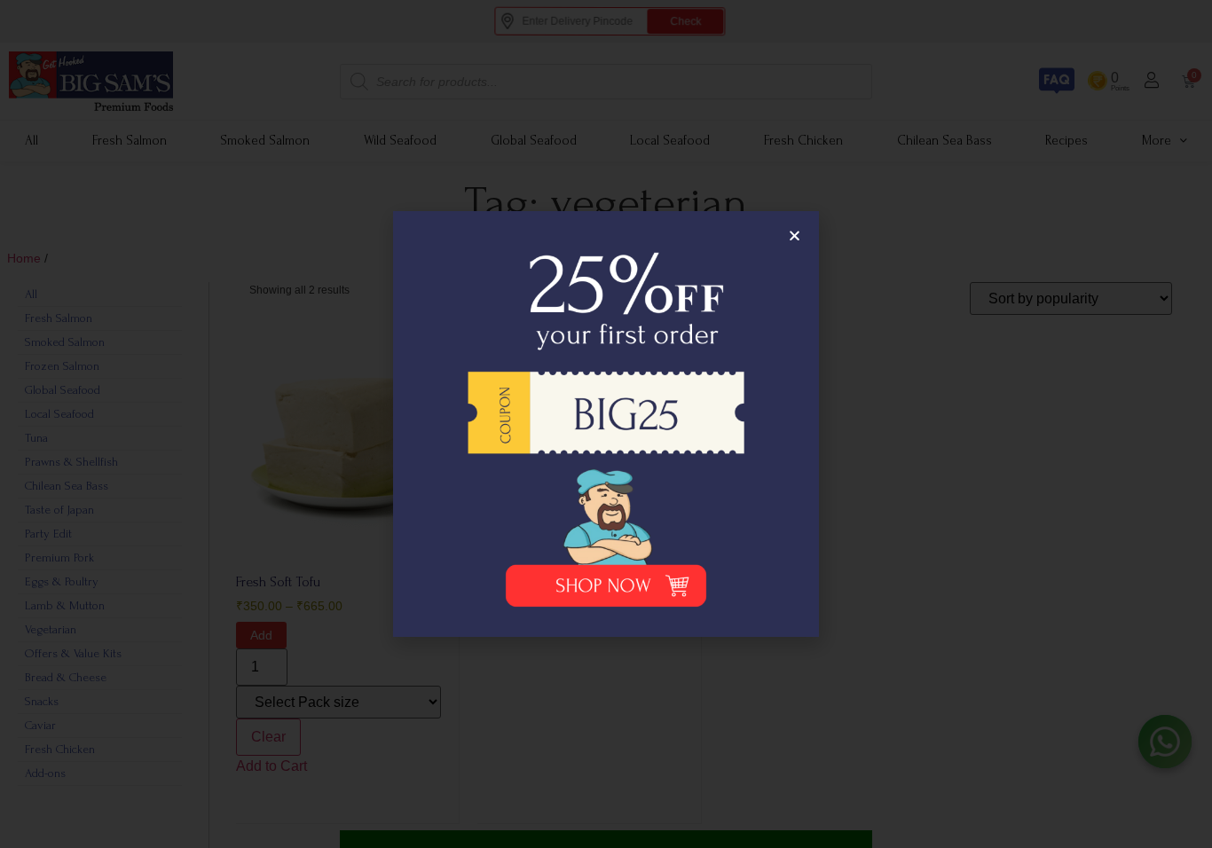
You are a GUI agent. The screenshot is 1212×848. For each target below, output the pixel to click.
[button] (794, 235)
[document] (606, 424)
